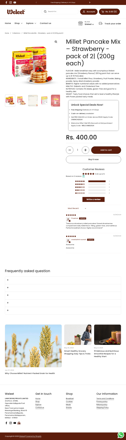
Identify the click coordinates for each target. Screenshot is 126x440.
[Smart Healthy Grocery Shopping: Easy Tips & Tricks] (77, 334)
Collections (16, 33)
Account (91, 11)
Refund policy (101, 404)
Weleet (22, 436)
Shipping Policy (102, 407)
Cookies (69, 401)
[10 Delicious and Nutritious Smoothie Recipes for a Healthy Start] (107, 334)
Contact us (39, 407)
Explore (38, 404)
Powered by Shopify (33, 436)
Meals (68, 404)
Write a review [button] (94, 199)
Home (7, 33)
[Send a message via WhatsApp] (121, 435)
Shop (37, 401)
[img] (71, 215)
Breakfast (70, 398)
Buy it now (93, 159)
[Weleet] (15, 12)
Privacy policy (101, 401)
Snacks (69, 407)
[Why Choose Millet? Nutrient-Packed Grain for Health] (33, 345)
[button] (86, 23)
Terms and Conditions (105, 398)
